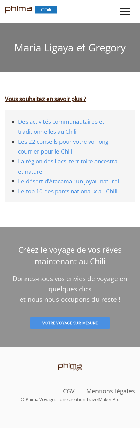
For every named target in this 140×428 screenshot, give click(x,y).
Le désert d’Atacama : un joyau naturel (68, 181)
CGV (69, 391)
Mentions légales (110, 391)
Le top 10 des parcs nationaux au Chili (67, 191)
